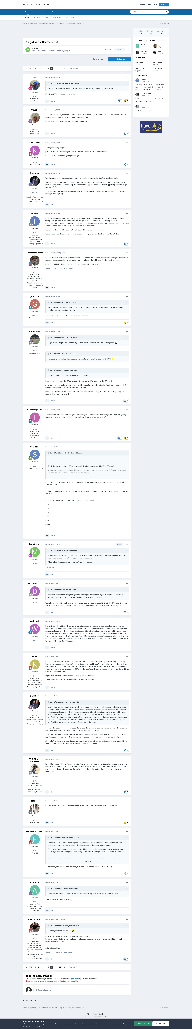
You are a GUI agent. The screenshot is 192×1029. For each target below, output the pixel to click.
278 (35, 603)
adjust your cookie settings (90, 1024)
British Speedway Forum (37, 4)
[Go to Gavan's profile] (35, 118)
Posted (52, 77)
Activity (37, 12)
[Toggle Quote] (49, 83)
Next (60, 68)
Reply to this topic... (44, 990)
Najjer (34, 801)
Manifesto (38, 48)
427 (35, 851)
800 (35, 429)
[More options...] (127, 77)
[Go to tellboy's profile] (35, 221)
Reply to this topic (119, 59)
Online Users (56, 17)
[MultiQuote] (47, 101)
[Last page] (64, 68)
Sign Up (163, 4)
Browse (28, 12)
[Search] (166, 12)
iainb (70, 302)
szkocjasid (34, 331)
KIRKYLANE (34, 143)
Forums (26, 17)
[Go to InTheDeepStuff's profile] (35, 418)
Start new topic (98, 59)
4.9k (35, 820)
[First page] (26, 68)
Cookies (102, 1014)
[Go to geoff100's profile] (35, 304)
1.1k (35, 676)
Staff (46, 17)
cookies (37, 1024)
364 (35, 563)
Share (108, 50)
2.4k (35, 316)
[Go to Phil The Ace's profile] (35, 927)
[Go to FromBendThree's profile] (35, 839)
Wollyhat (34, 621)
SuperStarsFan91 (164, 51)
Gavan (34, 110)
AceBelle (72, 338)
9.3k (35, 351)
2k (35, 272)
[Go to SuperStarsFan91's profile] (154, 52)
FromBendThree (34, 831)
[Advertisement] (77, 33)
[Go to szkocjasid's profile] (35, 339)
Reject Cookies (160, 1024)
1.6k (35, 96)
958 (35, 162)
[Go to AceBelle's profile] (35, 890)
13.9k (35, 193)
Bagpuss (34, 173)
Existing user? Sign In (147, 4)
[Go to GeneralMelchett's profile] (35, 261)
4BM (70, 590)
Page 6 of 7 (73, 68)
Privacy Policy (92, 1014)
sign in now (74, 979)
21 (35, 640)
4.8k (35, 939)
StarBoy (34, 447)
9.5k (35, 129)
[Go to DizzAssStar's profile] (35, 591)
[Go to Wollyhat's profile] (35, 629)
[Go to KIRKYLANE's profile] (35, 151)
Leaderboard (69, 17)
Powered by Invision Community (96, 1017)
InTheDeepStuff (34, 410)
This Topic (157, 12)
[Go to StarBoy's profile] (35, 455)
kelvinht (34, 656)
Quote (53, 101)
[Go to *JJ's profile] (35, 85)
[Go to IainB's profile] (155, 46)
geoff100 (34, 296)
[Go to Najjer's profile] (35, 809)
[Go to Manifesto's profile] (27, 49)
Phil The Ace (34, 919)
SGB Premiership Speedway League (56, 51)
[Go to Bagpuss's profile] (35, 181)
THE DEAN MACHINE (34, 760)
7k (35, 233)
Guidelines (37, 17)
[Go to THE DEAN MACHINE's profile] (35, 769)
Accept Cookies (143, 1024)
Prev (31, 68)
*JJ (34, 77)
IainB (161, 45)
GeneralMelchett (34, 253)
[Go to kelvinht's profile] (35, 664)
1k (35, 466)
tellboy (34, 213)
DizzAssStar (34, 583)
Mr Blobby (72, 83)
